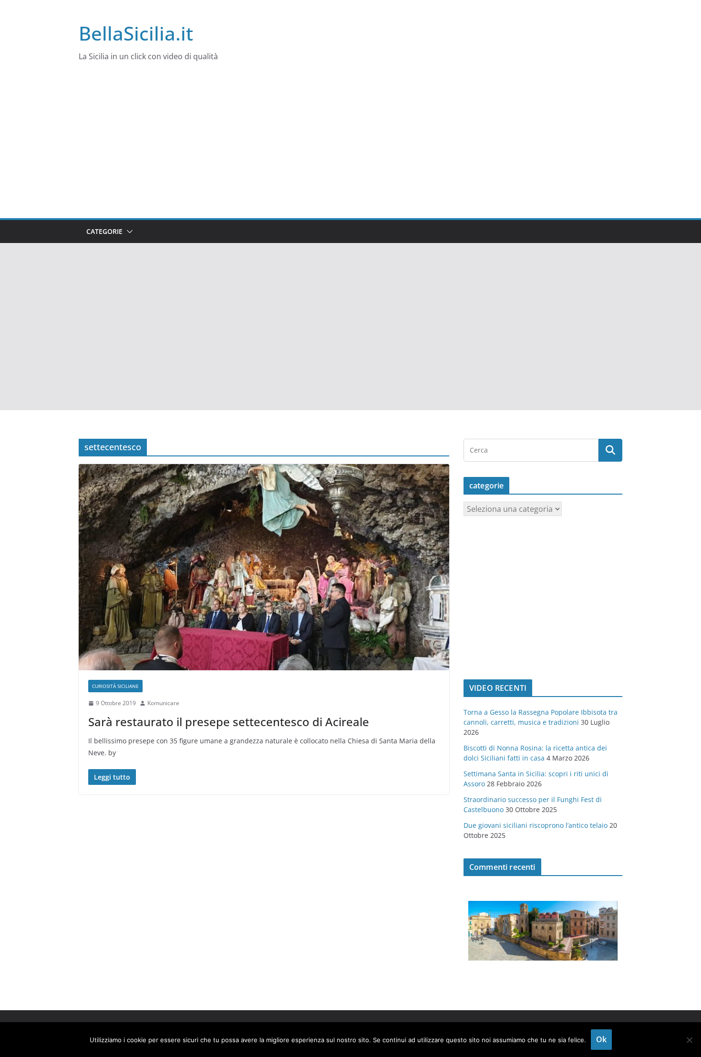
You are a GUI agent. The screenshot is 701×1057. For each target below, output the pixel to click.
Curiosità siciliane (115, 686)
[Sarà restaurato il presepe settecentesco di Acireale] (264, 567)
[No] (689, 1040)
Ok (601, 1039)
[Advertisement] (350, 146)
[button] (128, 231)
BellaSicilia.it (136, 33)
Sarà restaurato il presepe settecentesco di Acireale (228, 721)
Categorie (104, 231)
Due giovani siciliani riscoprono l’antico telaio (536, 825)
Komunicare (163, 703)
